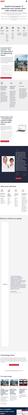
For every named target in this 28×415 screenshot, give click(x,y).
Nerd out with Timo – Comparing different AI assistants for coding (23, 391)
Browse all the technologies (14, 364)
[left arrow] (24, 348)
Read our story (18, 178)
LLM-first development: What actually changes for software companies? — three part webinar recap (5, 392)
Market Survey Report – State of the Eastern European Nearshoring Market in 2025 (13, 392)
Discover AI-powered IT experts (6, 77)
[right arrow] (26, 348)
